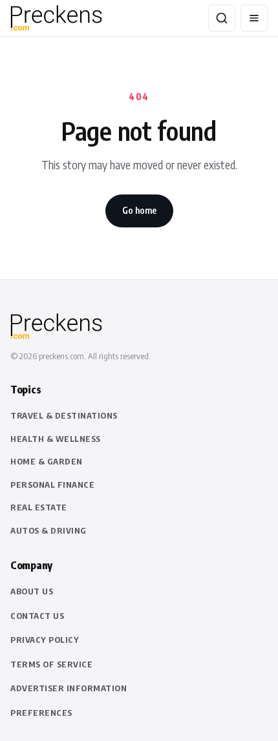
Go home (139, 210)
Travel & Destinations (64, 415)
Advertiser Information (68, 688)
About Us (31, 591)
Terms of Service (51, 664)
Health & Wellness (55, 438)
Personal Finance (52, 484)
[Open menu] (254, 18)
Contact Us (37, 616)
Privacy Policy (44, 639)
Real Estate (38, 507)
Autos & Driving (48, 530)
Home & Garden (46, 461)
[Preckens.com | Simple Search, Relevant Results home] (68, 18)
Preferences (41, 712)
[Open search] (221, 18)
